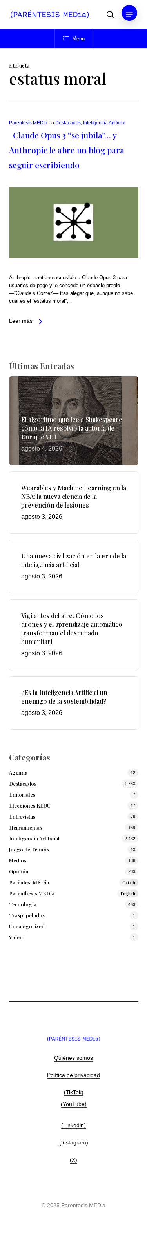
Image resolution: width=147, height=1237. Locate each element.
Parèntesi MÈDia (72, 882)
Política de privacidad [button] (73, 1075)
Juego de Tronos (29, 849)
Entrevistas (22, 816)
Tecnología (22, 904)
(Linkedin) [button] (73, 1125)
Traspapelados (27, 915)
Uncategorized (27, 926)
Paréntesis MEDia (28, 123)
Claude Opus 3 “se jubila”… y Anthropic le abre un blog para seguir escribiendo (66, 149)
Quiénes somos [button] (73, 1058)
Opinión (19, 871)
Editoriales (22, 794)
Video (16, 937)
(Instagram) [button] (73, 1142)
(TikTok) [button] (73, 1092)
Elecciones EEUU (30, 805)
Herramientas (25, 827)
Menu (78, 39)
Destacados (68, 123)
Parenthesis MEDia (72, 893)
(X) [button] (73, 1160)
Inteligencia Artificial (104, 123)
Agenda (18, 772)
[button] (129, 14)
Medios (17, 860)
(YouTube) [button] (74, 1104)
